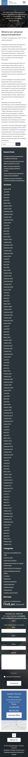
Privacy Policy (20, 750)
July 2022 (6, 326)
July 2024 (6, 259)
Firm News (7, 576)
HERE (14, 620)
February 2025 (8, 239)
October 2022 (7, 317)
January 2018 (7, 477)
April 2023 (6, 301)
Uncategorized (8, 590)
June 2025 (7, 228)
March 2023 (7, 304)
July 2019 (6, 427)
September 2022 (8, 320)
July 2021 (6, 359)
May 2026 (6, 197)
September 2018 (8, 454)
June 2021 (7, 362)
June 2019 (7, 429)
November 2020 (8, 382)
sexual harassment (6, 40)
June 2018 (7, 463)
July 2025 (6, 225)
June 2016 (7, 530)
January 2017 (7, 510)
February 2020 (8, 407)
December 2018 (8, 446)
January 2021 (7, 376)
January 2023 (7, 309)
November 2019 (8, 415)
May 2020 (6, 399)
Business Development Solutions (13, 752)
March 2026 (7, 203)
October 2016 (7, 519)
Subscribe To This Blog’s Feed (12, 601)
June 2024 (7, 261)
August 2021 (7, 357)
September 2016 (8, 522)
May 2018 (6, 466)
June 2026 (7, 194)
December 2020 (8, 379)
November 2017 (8, 483)
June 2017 (7, 497)
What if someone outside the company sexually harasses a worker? (12, 168)
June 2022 (7, 329)
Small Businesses (9, 587)
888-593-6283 (14, 710)
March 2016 (7, 538)
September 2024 (8, 253)
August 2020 (7, 390)
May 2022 (6, 331)
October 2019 (7, 418)
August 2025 (7, 222)
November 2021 (8, 348)
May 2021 (6, 365)
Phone (13, 644)
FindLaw (14, 754)
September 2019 (8, 421)
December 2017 (8, 480)
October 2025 (7, 217)
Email (13, 635)
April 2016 (6, 536)
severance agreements (10, 581)
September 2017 (8, 488)
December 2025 (8, 211)
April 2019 (6, 435)
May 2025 (6, 231)
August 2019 (7, 424)
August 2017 (7, 491)
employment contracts (10, 560)
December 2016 (8, 513)
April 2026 (6, 200)
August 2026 (7, 189)
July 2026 (6, 192)
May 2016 (6, 533)
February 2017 (8, 508)
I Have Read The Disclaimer (13, 676)
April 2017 (6, 502)
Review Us (14, 740)
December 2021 (8, 345)
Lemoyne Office (14, 715)
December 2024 (8, 245)
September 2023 (8, 287)
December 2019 (8, 413)
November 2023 (8, 281)
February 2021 (8, 373)
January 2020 (7, 410)
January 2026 (7, 208)
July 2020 (6, 393)
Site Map (12, 750)
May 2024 (6, 264)
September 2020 (8, 387)
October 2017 (7, 485)
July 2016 (6, 527)
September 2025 (8, 220)
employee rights (8, 557)
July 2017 (6, 494)
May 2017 (6, 499)
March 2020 (7, 404)
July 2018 (6, 460)
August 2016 (7, 524)
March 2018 (7, 471)
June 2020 (7, 396)
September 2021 (8, 354)
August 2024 (7, 256)
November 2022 (8, 315)
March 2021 (7, 371)
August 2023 (7, 289)
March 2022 (7, 337)
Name (13, 627)
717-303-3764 (13, 3)
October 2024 (7, 250)
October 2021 (7, 351)
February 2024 (8, 273)
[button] (24, 2)
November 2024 (8, 247)
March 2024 (7, 270)
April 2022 (6, 334)
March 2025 (7, 236)
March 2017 (7, 505)
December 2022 (8, 312)
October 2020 (7, 385)
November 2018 (8, 449)
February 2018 (8, 474)
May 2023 (6, 298)
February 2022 (8, 340)
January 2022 (7, 343)
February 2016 (8, 541)
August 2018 (7, 457)
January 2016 (7, 544)
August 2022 (7, 323)
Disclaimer (14, 673)
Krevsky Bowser (13, 38)
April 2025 (6, 234)
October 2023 (7, 284)
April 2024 (6, 267)
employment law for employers (12, 568)
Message (13, 652)
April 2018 (6, 468)
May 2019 (6, 432)
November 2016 (8, 516)
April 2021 (6, 368)
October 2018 (7, 452)
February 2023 (8, 306)
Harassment (7, 579)
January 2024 (7, 275)
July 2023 (6, 292)
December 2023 (8, 278)
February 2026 (8, 206)
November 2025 (8, 214)
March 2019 (7, 438)
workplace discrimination (11, 593)
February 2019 (8, 441)
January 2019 (7, 443)
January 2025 (7, 242)
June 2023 (7, 295)
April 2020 (6, 401)
